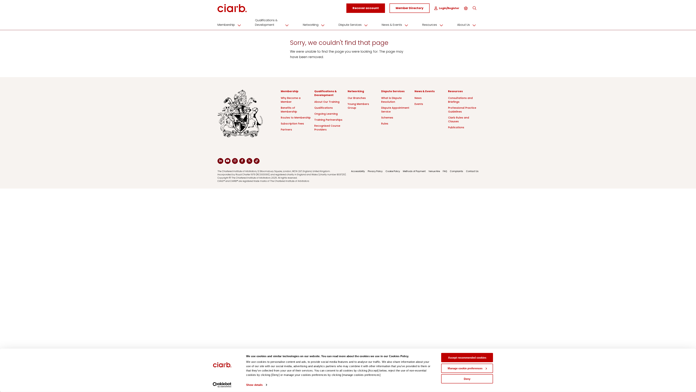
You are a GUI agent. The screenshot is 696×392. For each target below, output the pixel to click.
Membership (226, 25)
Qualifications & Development (266, 22)
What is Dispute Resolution (391, 100)
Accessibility (358, 171)
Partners (286, 129)
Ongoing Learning (326, 114)
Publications (456, 127)
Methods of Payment (414, 171)
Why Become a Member (291, 100)
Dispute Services (350, 25)
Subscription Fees (292, 123)
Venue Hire (434, 171)
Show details (254, 384)
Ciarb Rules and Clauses (458, 119)
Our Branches (357, 98)
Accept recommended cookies (467, 357)
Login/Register (449, 8)
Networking (310, 25)
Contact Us (472, 171)
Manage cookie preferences (465, 368)
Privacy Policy (375, 171)
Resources (429, 25)
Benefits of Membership (289, 109)
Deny (467, 378)
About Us (463, 25)
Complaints (456, 171)
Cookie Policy (393, 171)
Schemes (387, 117)
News (418, 98)
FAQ (445, 171)
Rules (384, 123)
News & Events (392, 25)
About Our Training (326, 102)
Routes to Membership (296, 117)
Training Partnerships (328, 120)
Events (419, 104)
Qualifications (323, 108)
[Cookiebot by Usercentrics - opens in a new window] (222, 385)
